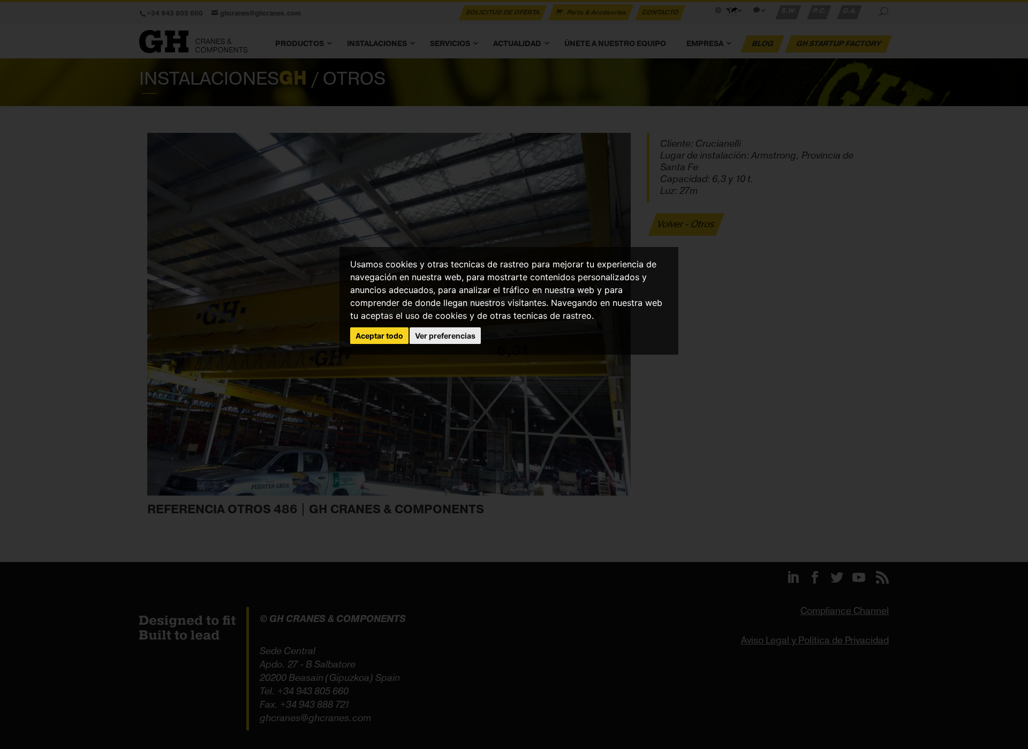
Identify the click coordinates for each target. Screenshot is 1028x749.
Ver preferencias (445, 335)
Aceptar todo (379, 335)
